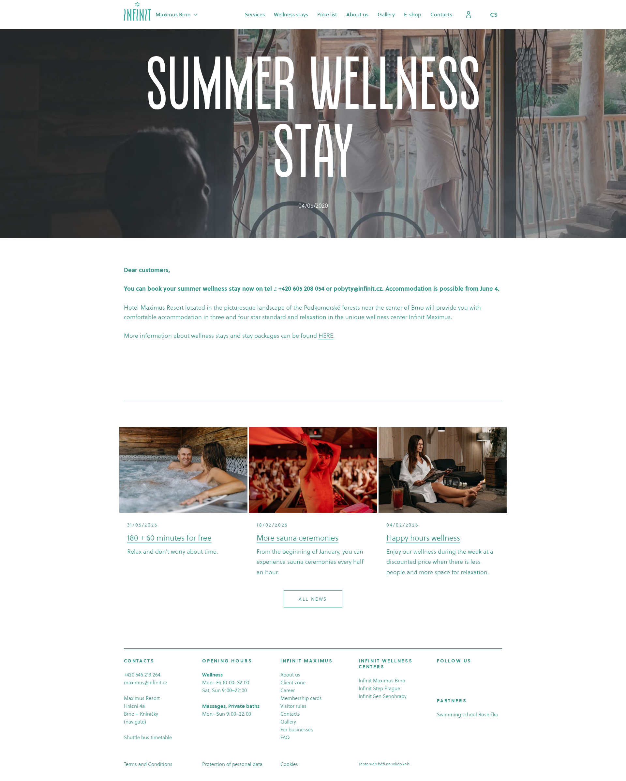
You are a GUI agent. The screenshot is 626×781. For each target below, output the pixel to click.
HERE (326, 336)
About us (290, 674)
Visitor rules (293, 706)
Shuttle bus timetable (148, 737)
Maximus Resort (142, 698)
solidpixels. (400, 764)
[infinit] (137, 11)
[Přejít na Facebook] (440, 676)
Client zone (293, 682)
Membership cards (301, 698)
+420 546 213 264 (142, 674)
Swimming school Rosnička (467, 714)
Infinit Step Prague (379, 688)
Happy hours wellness (423, 538)
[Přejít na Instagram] (449, 676)
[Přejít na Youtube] (458, 676)
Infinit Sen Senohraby (383, 696)
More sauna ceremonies (297, 538)
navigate (135, 721)
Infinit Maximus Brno (382, 680)
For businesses (296, 729)
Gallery (288, 721)
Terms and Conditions (148, 764)
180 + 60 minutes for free (169, 538)
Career (287, 690)
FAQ (285, 737)
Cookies (289, 764)
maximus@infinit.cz (145, 682)
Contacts (290, 713)
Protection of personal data (232, 764)
